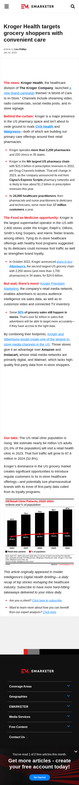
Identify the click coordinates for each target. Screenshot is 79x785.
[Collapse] (76, 751)
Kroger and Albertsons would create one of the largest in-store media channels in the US (37, 339)
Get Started (40, 777)
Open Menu (6, 6)
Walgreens (12, 131)
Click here (49, 612)
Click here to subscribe (47, 600)
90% (21, 312)
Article (7, 49)
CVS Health (44, 126)
